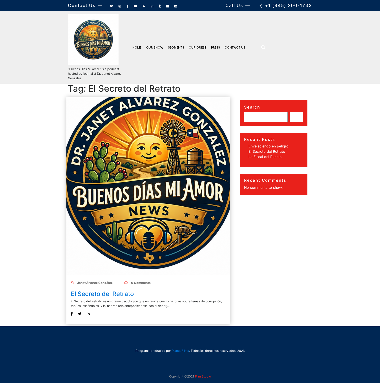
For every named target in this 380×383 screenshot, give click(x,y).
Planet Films (180, 350)
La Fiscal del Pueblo (265, 156)
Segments (176, 47)
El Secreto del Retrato (102, 294)
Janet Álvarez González (95, 283)
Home (136, 47)
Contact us (235, 47)
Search (252, 107)
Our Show (154, 47)
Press (215, 47)
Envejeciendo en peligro (268, 146)
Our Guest (197, 47)
